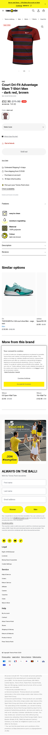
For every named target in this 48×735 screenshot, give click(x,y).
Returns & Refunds (8, 633)
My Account (6, 613)
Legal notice (16, 657)
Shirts (26, 19)
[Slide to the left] (18, 71)
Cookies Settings (24, 378)
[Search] (33, 10)
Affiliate (4, 586)
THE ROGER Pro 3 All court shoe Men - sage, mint (18, 322)
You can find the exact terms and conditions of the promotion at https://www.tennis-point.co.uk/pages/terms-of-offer (23, 729)
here (37, 368)
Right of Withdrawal (8, 552)
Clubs (3, 599)
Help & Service (6, 574)
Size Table (5, 160)
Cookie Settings (7, 564)
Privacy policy (6, 657)
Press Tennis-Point (7, 641)
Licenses (4, 556)
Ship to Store (6, 603)
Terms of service (26, 657)
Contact (4, 617)
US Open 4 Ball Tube (9, 395)
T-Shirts (34, 19)
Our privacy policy (7, 523)
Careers (4, 590)
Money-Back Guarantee (9, 560)
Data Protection (9, 372)
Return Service (6, 582)
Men (19, 19)
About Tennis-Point (8, 621)
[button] (3, 10)
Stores (4, 625)
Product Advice (7, 637)
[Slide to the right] (29, 71)
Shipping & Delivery (8, 629)
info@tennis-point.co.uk (20, 518)
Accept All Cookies (24, 384)
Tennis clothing (9, 19)
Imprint (17, 372)
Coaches (4, 595)
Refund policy (37, 657)
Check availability (8, 189)
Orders (4, 578)
